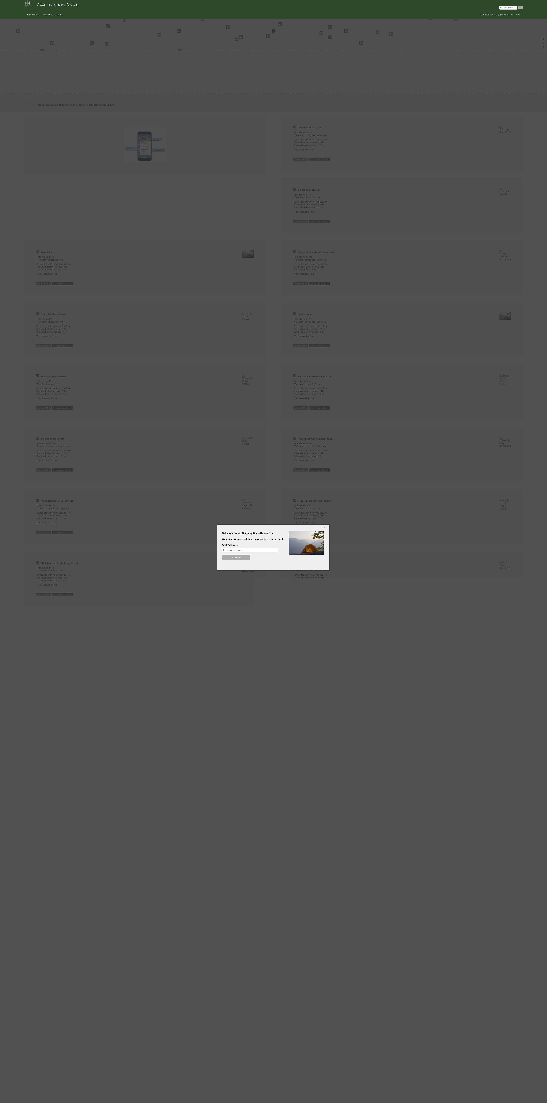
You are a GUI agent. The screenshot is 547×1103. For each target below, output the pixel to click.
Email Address (230, 545)
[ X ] (324, 527)
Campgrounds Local (57, 5)
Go (520, 7)
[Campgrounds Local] (30, 5)
